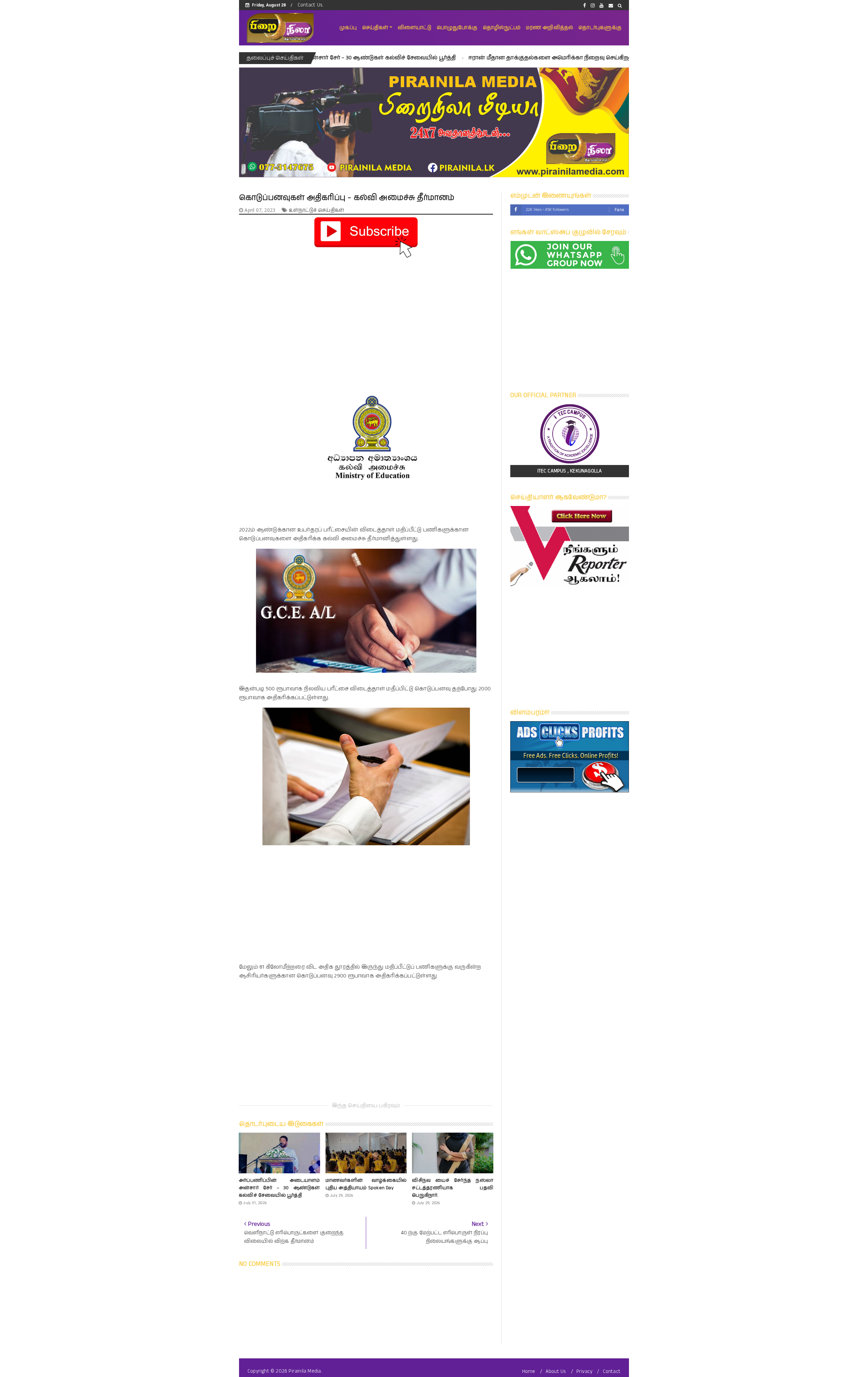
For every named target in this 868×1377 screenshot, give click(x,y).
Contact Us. (310, 4)
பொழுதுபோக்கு (457, 27)
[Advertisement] (366, 307)
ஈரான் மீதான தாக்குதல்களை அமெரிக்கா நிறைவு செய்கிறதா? (469, 58)
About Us (556, 1371)
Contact (611, 1371)
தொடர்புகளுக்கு (600, 27)
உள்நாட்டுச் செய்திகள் (316, 210)
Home (528, 1371)
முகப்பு (348, 27)
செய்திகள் (375, 27)
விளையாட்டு (414, 27)
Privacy (584, 1371)
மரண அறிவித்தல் (549, 27)
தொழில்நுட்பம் (501, 27)
